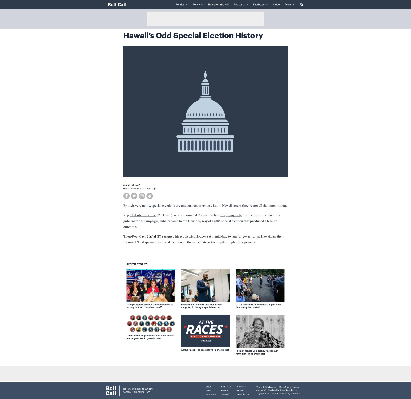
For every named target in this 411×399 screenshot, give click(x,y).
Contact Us (226, 386)
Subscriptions (243, 394)
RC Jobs (240, 390)
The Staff (225, 394)
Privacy (224, 390)
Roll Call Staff (133, 185)
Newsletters (211, 394)
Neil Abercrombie (143, 215)
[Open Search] (301, 4)
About (208, 386)
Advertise (241, 386)
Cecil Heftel (147, 236)
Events (208, 390)
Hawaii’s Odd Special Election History (193, 35)
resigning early (231, 215)
